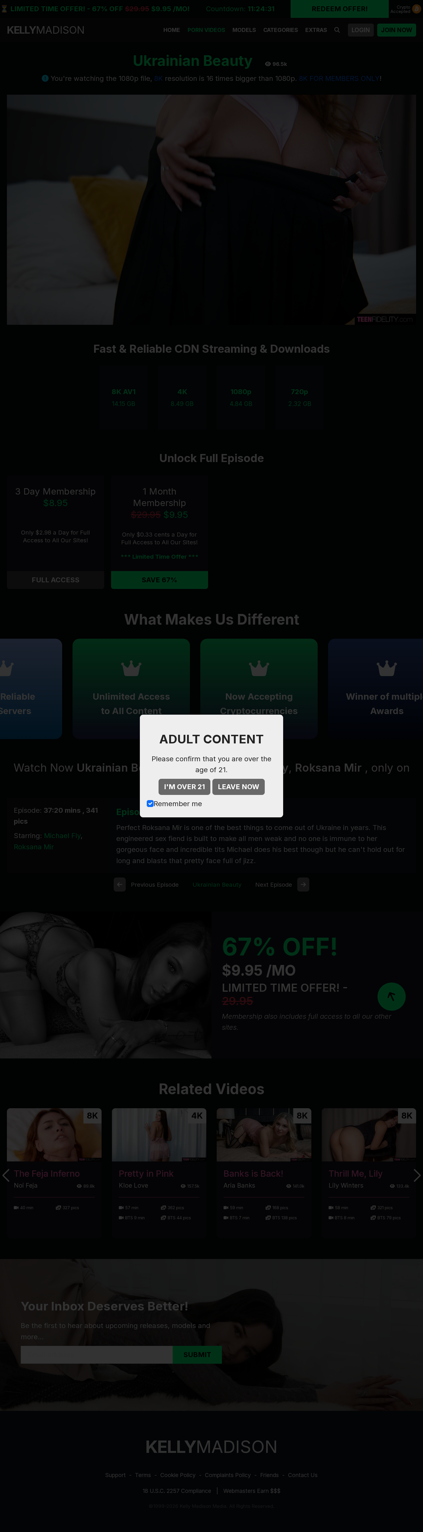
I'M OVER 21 (184, 787)
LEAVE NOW (238, 787)
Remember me (178, 804)
